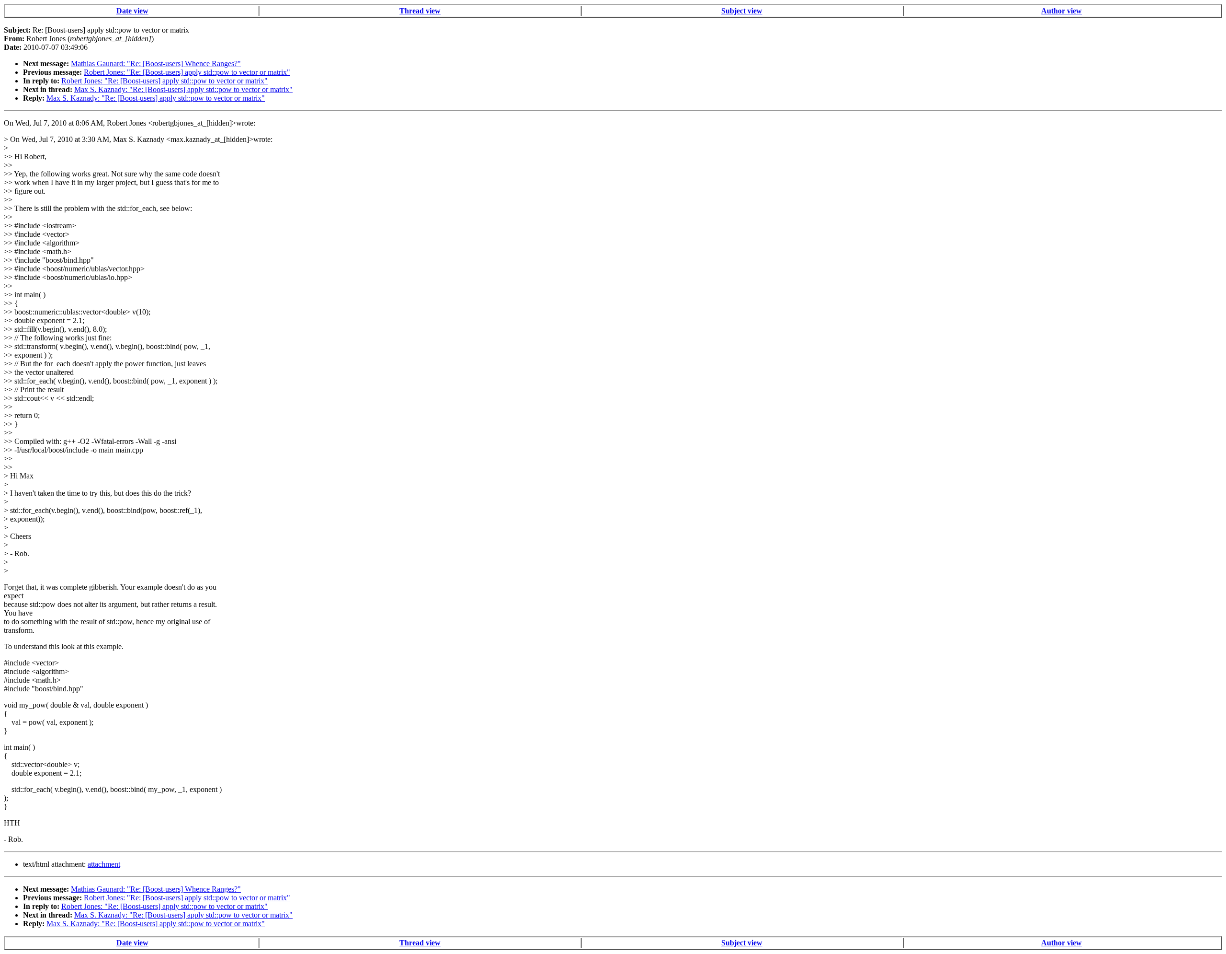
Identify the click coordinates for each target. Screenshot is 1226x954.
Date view (132, 11)
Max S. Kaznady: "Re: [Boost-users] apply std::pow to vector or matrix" (183, 89)
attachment (104, 864)
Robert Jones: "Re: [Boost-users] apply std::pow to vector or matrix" (187, 72)
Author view (1061, 11)
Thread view (420, 11)
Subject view (741, 11)
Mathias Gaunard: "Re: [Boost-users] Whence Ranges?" (156, 63)
